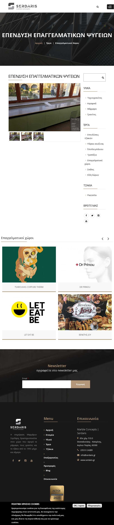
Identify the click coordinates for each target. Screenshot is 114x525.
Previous (102, 239)
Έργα (48, 43)
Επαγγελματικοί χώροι (67, 43)
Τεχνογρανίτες (94, 97)
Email (25, 378)
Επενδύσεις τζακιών (92, 136)
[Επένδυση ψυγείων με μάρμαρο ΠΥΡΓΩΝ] (44, 107)
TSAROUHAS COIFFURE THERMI (29, 287)
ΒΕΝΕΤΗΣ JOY (85, 334)
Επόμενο (108, 239)
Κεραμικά (91, 103)
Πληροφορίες (94, 505)
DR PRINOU (85, 287)
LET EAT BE (29, 334)
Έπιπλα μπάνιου (95, 149)
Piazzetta (91, 195)
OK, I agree (79, 505)
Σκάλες (90, 169)
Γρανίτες (91, 114)
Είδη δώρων (93, 174)
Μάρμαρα (91, 108)
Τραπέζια (92, 154)
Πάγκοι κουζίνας (95, 143)
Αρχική (38, 43)
